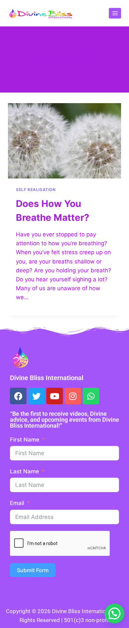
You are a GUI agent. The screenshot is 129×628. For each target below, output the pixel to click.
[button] (114, 613)
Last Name (24, 471)
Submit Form (33, 570)
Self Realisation (36, 189)
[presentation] (64, 140)
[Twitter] (36, 396)
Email (17, 503)
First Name (24, 439)
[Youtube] (54, 396)
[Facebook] (18, 396)
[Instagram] (72, 396)
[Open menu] (115, 13)
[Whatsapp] (91, 396)
